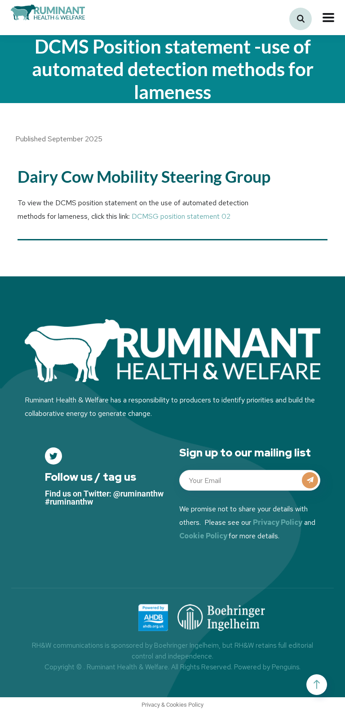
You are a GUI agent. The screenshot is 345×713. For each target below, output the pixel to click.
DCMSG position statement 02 (181, 216)
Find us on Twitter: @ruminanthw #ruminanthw (104, 497)
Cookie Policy (203, 536)
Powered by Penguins (266, 667)
